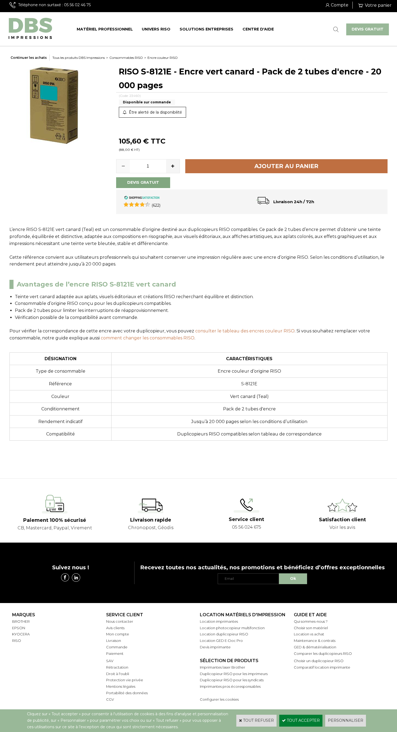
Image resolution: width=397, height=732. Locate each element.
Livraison (113, 640)
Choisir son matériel (311, 628)
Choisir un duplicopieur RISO (319, 661)
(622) (156, 205)
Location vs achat (309, 634)
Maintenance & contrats (314, 640)
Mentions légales (120, 686)
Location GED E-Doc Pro (221, 640)
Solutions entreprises (206, 29)
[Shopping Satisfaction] (141, 198)
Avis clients (115, 628)
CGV (110, 699)
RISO (16, 640)
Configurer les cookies (219, 699)
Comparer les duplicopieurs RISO (323, 653)
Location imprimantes (219, 621)
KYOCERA (21, 634)
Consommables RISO (126, 58)
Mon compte (117, 634)
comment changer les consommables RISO (147, 338)
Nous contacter (119, 621)
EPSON (18, 628)
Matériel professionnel (105, 29)
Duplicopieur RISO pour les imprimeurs (234, 674)
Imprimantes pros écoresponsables (230, 686)
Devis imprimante (215, 647)
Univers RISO (156, 29)
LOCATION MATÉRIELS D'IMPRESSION (242, 614)
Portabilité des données (127, 693)
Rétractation (117, 667)
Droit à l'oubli (117, 674)
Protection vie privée (124, 680)
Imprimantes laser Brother (222, 667)
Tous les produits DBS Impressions (78, 58)
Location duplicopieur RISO (224, 634)
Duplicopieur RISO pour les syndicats (232, 680)
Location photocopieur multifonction (232, 628)
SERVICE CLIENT (124, 614)
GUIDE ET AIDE (310, 614)
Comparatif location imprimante (322, 667)
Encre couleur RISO (162, 58)
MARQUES (23, 614)
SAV (109, 661)
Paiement (114, 653)
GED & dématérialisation (315, 647)
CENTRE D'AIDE (258, 29)
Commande (116, 647)
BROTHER (21, 621)
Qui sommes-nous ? (311, 621)
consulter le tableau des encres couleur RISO (245, 330)
